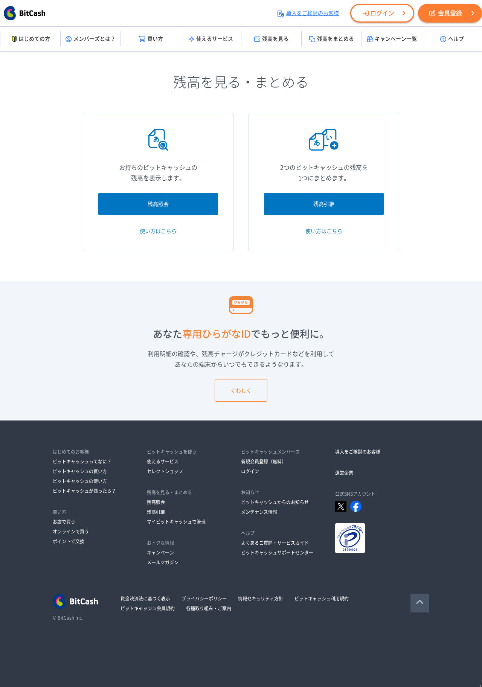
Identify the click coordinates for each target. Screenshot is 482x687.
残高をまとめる (335, 38)
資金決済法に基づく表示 (145, 598)
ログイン (382, 13)
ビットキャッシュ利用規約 (321, 598)
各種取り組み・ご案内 (208, 608)
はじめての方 (34, 38)
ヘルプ (456, 38)
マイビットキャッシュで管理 (176, 521)
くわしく (241, 390)
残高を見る (275, 38)
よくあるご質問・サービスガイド (275, 543)
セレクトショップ (165, 471)
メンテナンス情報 (259, 512)
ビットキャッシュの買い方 (80, 471)
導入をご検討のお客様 (312, 13)
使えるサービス (214, 38)
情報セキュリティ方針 (260, 598)
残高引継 (323, 204)
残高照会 (158, 204)
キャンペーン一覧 (396, 38)
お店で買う (64, 521)
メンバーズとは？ (94, 38)
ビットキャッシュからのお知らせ (275, 502)
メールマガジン (162, 562)
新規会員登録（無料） (263, 461)
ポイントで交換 (68, 541)
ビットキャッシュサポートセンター (277, 552)
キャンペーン (160, 552)
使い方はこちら (158, 231)
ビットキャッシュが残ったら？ (84, 491)
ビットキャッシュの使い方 (80, 481)
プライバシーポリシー (204, 598)
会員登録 (450, 13)
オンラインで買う (71, 531)
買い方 (155, 38)
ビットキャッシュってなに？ (82, 461)
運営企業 (344, 473)
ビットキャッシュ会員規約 (147, 608)
